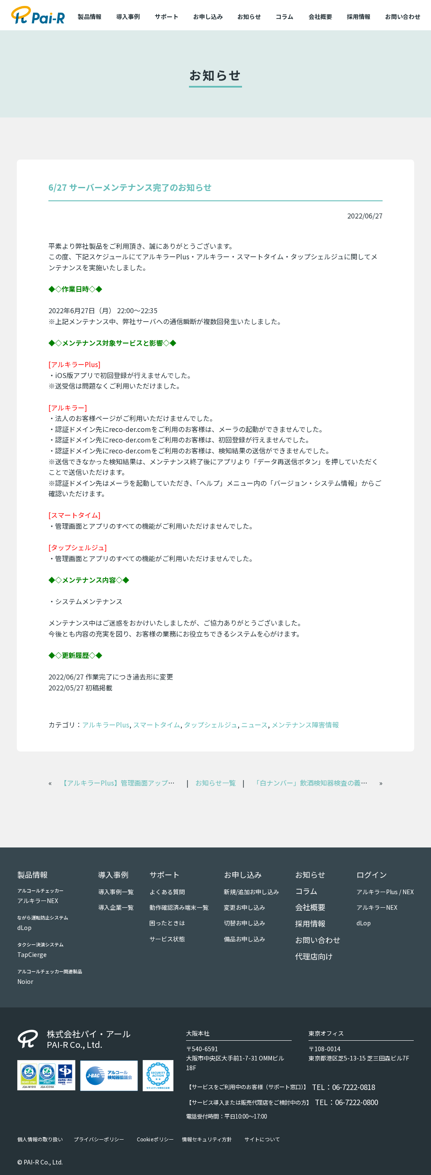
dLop (24, 927)
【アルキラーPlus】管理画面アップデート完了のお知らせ (147, 783)
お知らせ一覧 (215, 783)
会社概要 (320, 16)
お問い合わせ (402, 16)
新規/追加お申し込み (251, 891)
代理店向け (314, 956)
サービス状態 (167, 939)
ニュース (254, 724)
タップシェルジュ (210, 724)
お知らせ (249, 16)
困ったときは (167, 923)
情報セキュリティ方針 (207, 1139)
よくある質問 (167, 891)
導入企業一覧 (115, 907)
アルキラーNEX (37, 900)
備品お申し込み (244, 939)
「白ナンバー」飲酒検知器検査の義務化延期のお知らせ (337, 783)
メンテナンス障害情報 (305, 724)
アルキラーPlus (105, 724)
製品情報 (32, 874)
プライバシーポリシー (99, 1139)
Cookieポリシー (155, 1139)
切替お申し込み (244, 923)
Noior (25, 981)
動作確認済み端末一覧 (178, 907)
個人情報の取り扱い (40, 1139)
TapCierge (32, 954)
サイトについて (262, 1139)
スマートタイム (156, 724)
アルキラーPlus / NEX (385, 891)
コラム (284, 16)
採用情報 (358, 16)
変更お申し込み (244, 907)
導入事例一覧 (115, 891)
